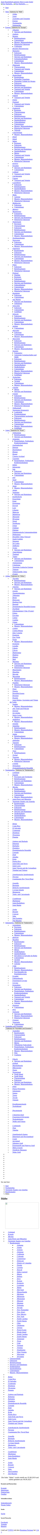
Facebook (4, 1522)
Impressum (5, 1490)
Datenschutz (5, 1492)
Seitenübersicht (6, 1503)
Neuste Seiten (6, 1505)
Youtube (4, 1524)
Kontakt (4, 1488)
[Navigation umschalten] (27, 4)
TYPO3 (10, 1530)
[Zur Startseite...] (14, 4)
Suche (3, 1514)
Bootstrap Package (26, 1530)
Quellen (3, 1494)
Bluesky (4, 1526)
